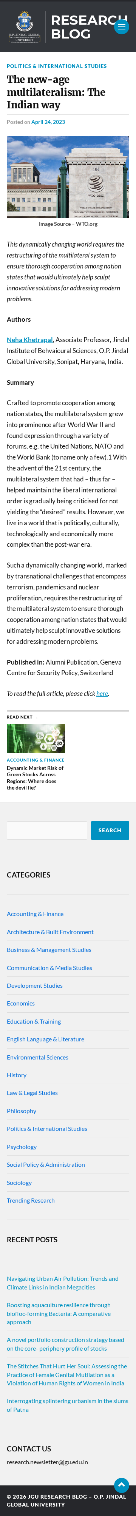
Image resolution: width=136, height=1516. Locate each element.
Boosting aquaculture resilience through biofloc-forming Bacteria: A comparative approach (59, 1313)
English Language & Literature (45, 1039)
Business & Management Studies (49, 949)
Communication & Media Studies (49, 967)
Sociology (19, 1182)
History (16, 1074)
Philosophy (21, 1110)
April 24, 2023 (48, 122)
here (102, 693)
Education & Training (34, 1021)
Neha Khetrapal (30, 340)
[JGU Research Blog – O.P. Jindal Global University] (68, 27)
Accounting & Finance (35, 913)
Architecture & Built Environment (50, 931)
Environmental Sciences (37, 1057)
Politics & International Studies (57, 66)
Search (110, 830)
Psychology (22, 1146)
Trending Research (31, 1200)
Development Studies (35, 985)
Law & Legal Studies (32, 1092)
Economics (21, 1003)
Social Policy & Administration (46, 1164)
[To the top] (121, 1485)
